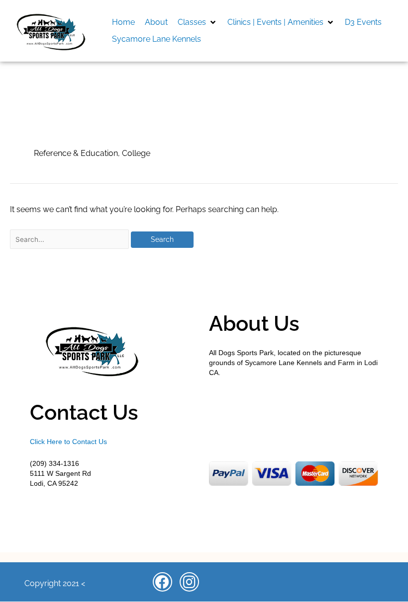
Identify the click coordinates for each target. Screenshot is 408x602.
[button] (197, 22)
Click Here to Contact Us (68, 442)
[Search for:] (70, 239)
